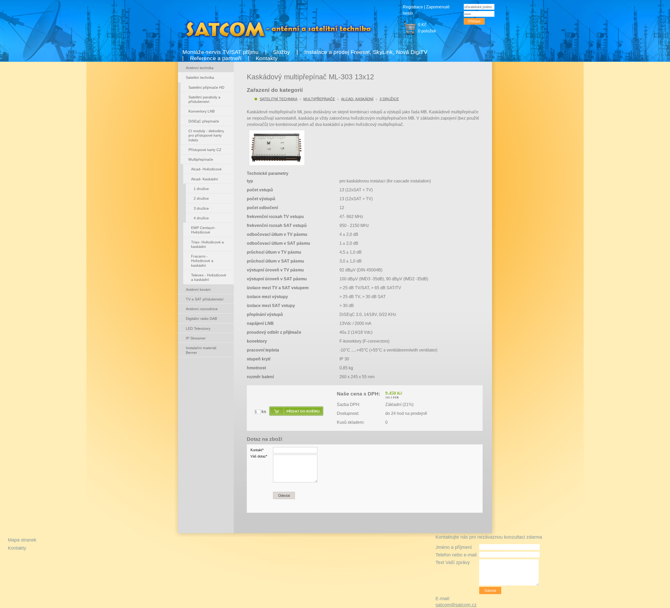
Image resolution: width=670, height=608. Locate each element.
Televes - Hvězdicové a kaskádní (208, 277)
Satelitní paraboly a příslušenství (204, 99)
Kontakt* (257, 450)
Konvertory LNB (201, 111)
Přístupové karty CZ (204, 150)
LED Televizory (198, 328)
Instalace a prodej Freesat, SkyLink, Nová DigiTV (365, 52)
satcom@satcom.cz (456, 604)
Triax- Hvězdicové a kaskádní (207, 244)
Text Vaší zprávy (453, 562)
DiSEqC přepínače (203, 121)
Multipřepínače (319, 99)
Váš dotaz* (258, 456)
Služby (281, 52)
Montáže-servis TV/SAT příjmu (220, 52)
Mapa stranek (22, 540)
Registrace (413, 7)
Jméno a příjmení (454, 547)
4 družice (201, 218)
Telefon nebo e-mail (456, 554)
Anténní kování (198, 289)
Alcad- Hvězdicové (206, 169)
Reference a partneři (215, 58)
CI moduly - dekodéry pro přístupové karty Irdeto (206, 135)
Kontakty (267, 58)
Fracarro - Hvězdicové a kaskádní (202, 260)
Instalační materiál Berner (201, 350)
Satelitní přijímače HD (206, 87)
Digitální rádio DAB (201, 318)
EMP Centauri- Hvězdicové (203, 230)
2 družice (201, 198)
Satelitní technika (278, 99)
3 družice (389, 99)
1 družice (201, 189)
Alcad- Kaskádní (357, 99)
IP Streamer (196, 338)
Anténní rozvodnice (202, 309)
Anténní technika (200, 68)
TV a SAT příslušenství (205, 299)
